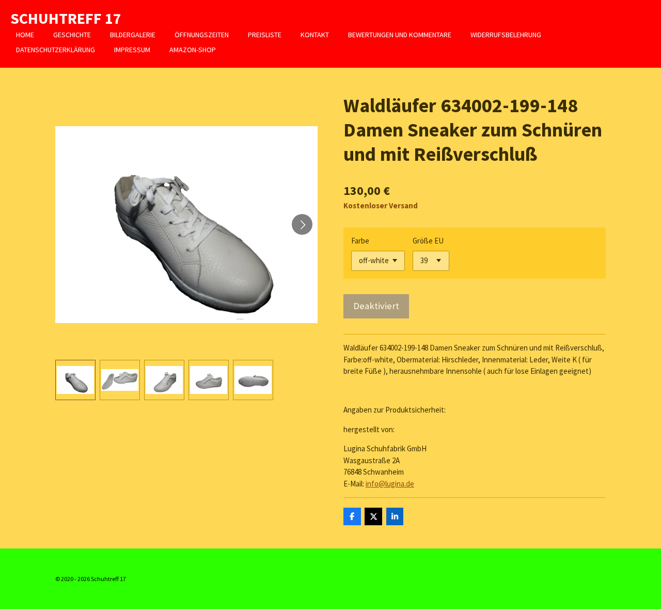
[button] (75, 380)
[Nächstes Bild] (302, 224)
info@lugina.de (390, 484)
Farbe (360, 241)
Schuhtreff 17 (65, 18)
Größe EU (428, 241)
